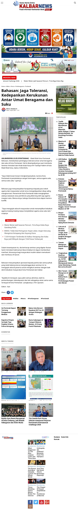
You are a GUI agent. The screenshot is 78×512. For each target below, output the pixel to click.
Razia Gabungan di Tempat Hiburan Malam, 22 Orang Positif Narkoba (36, 323)
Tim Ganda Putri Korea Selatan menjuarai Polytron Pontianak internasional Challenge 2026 (40, 421)
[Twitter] (12, 292)
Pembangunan (20, 86)
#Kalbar (15, 298)
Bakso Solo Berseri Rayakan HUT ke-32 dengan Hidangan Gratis (36, 311)
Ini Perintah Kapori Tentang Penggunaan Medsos (8, 311)
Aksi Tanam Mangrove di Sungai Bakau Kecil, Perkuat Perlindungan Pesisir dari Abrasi (66, 277)
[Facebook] (8, 292)
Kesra (12, 86)
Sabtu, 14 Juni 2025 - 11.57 (12, 110)
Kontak (56, 439)
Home (3, 86)
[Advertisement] (39, 14)
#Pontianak (45, 298)
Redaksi (57, 437)
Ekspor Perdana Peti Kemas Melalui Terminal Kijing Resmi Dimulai (66, 218)
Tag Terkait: (6, 298)
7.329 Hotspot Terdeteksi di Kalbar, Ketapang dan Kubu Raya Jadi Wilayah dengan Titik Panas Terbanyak (26, 238)
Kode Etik (64, 437)
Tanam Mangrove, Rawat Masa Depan (63, 245)
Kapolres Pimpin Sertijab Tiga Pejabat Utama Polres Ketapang (7, 323)
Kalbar (8, 86)
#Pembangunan (33, 298)
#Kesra (23, 298)
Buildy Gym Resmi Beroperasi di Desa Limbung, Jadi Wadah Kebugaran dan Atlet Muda (13, 420)
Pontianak (28, 86)
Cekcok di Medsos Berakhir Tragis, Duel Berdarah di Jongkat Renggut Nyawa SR (64, 233)
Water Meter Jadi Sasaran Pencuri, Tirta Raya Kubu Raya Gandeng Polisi (41, 81)
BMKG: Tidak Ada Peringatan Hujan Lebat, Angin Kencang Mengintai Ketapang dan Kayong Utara (27, 232)
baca (48, 113)
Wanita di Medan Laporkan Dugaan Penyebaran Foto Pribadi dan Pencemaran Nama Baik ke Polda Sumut (66, 148)
